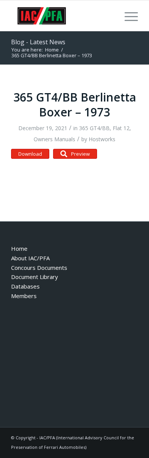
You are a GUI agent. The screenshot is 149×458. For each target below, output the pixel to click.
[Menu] (127, 15)
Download (30, 153)
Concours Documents (39, 267)
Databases (25, 286)
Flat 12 (121, 128)
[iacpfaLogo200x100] (61, 15)
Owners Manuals (54, 139)
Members (24, 296)
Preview (80, 153)
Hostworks (102, 139)
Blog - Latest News (38, 42)
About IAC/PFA (30, 258)
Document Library (34, 277)
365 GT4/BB (94, 128)
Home (19, 248)
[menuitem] (127, 15)
